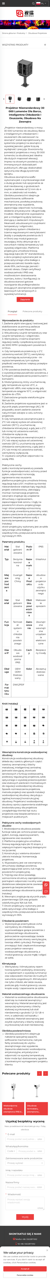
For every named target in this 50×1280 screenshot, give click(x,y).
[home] (25, 13)
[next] (44, 99)
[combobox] (11, 1151)
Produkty (21, 33)
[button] (39, 1073)
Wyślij (25, 1217)
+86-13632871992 (29, 1239)
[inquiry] (46, 891)
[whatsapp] (46, 884)
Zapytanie (25, 299)
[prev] (4, 99)
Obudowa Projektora (37, 33)
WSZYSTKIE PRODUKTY (15, 44)
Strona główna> (9, 33)
